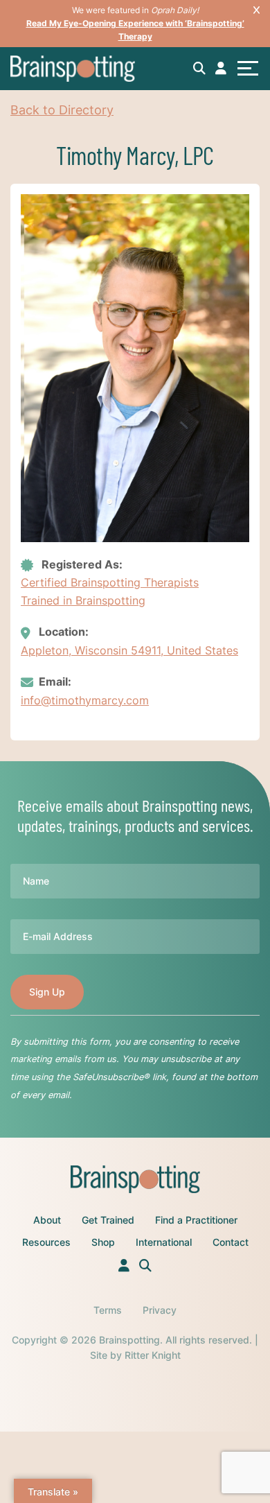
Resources (46, 1242)
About (47, 1220)
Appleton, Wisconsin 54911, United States (129, 650)
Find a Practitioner (196, 1220)
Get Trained (108, 1220)
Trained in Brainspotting (83, 600)
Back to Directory (62, 110)
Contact (231, 1242)
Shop (103, 1242)
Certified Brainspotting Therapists (110, 582)
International (164, 1242)
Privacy (160, 1310)
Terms (107, 1310)
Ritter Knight (153, 1355)
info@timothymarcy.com (85, 700)
